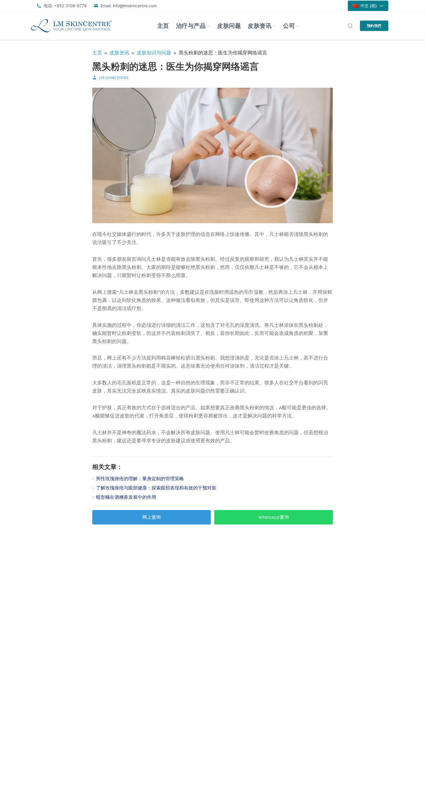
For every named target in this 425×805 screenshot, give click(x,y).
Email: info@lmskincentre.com (129, 5)
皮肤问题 (229, 25)
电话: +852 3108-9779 (65, 5)
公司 (289, 25)
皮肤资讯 (259, 25)
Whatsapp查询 (273, 517)
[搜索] (350, 26)
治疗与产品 (191, 25)
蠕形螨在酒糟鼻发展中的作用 (126, 497)
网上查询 (151, 517)
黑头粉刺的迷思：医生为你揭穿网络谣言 (175, 66)
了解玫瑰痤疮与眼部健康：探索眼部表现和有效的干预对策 (156, 488)
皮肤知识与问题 (154, 53)
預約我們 (374, 25)
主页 (163, 25)
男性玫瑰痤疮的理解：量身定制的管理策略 (140, 478)
